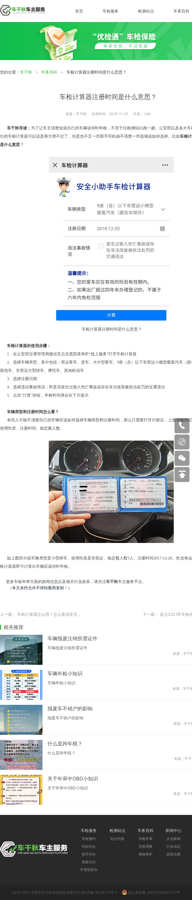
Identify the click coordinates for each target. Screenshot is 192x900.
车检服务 (110, 11)
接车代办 (89, 854)
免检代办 (89, 862)
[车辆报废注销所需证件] (24, 650)
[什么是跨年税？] (24, 755)
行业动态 (173, 846)
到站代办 (89, 846)
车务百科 (182, 11)
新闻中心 (174, 830)
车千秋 (26, 72)
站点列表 (117, 838)
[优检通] (96, 58)
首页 (79, 11)
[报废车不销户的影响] (24, 720)
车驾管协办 (89, 869)
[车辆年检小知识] (24, 685)
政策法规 (173, 854)
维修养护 (145, 854)
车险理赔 (145, 846)
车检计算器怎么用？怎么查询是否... (48, 614)
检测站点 (146, 11)
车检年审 (145, 838)
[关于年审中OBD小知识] (24, 790)
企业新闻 (173, 838)
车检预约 (89, 838)
